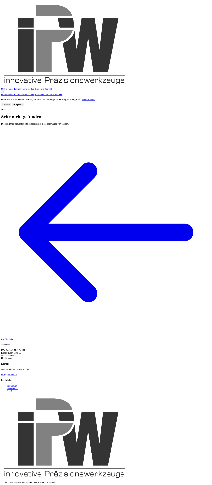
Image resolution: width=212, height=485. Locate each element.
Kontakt (48, 89)
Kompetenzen (20, 89)
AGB (9, 391)
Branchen (39, 89)
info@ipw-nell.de (9, 374)
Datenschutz (12, 388)
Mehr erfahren (88, 99)
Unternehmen (7, 89)
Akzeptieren (18, 105)
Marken (30, 89)
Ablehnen (6, 105)
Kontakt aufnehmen (53, 94)
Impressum (12, 386)
